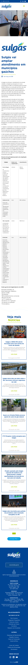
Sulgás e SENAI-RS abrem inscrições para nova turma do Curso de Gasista (14, 343)
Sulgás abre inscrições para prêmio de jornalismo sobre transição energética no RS (14, 512)
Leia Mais (14, 354)
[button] (14, 533)
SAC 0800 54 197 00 (14, 615)
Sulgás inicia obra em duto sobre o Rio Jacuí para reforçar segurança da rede (14, 380)
